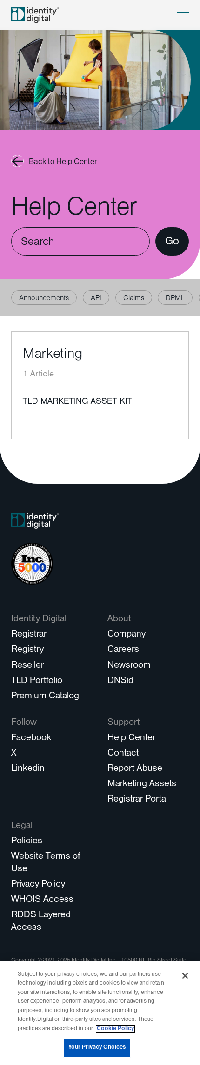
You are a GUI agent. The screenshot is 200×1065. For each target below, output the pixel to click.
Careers (123, 650)
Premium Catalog (45, 697)
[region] (100, 1013)
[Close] (185, 976)
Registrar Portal (137, 800)
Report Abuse (134, 769)
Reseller (27, 666)
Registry (27, 650)
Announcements (44, 298)
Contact (123, 754)
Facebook (31, 738)
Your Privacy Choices (97, 1048)
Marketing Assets (141, 784)
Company (126, 635)
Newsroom (129, 666)
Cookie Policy (115, 1029)
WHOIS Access (42, 900)
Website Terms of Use (45, 863)
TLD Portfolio (36, 681)
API (96, 298)
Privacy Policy (38, 885)
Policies (26, 842)
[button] (183, 15)
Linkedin (28, 769)
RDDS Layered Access (41, 922)
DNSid (120, 681)
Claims (133, 298)
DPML (175, 298)
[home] (35, 15)
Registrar (29, 635)
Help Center (131, 738)
